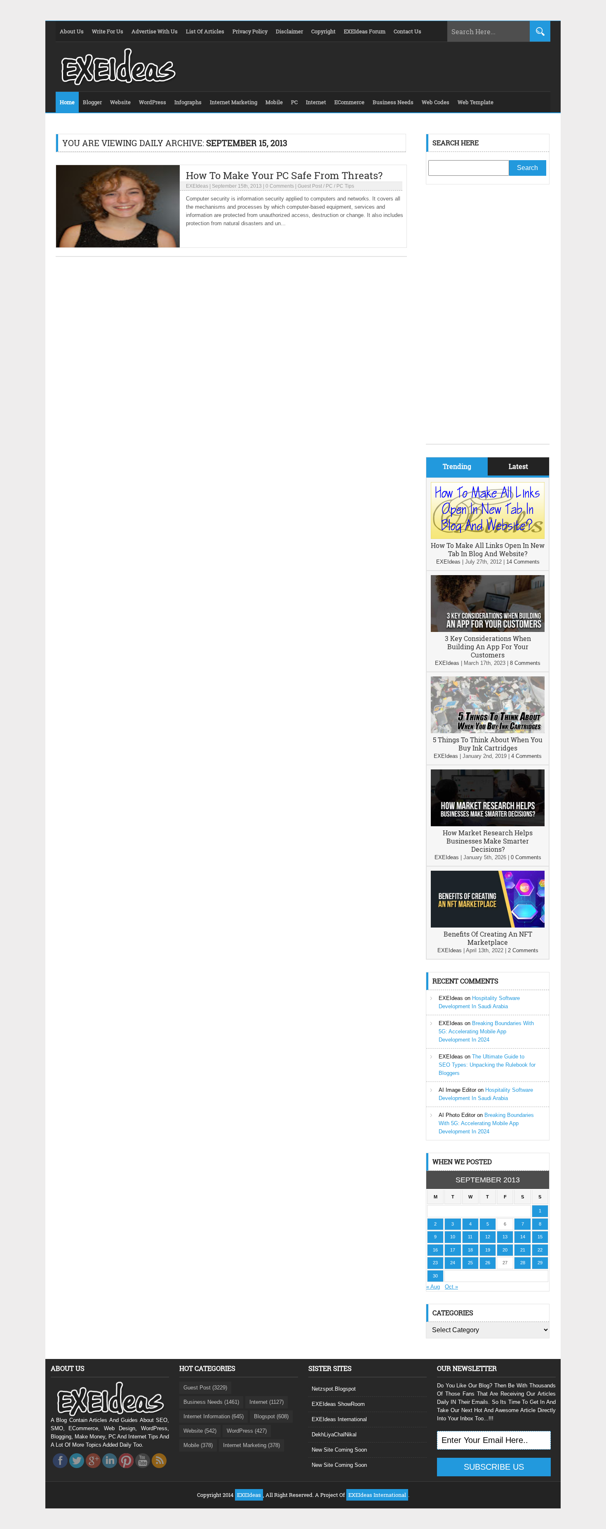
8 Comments (525, 663)
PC (329, 186)
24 (452, 1262)
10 (452, 1236)
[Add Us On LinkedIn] (109, 1470)
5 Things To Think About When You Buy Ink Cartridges (488, 743)
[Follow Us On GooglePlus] (93, 1470)
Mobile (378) (198, 1445)
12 (487, 1236)
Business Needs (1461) (211, 1402)
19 (487, 1249)
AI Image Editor (457, 1090)
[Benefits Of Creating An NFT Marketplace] (488, 926)
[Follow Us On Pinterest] (126, 1470)
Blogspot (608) (271, 1416)
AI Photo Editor (457, 1115)
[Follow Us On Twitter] (76, 1470)
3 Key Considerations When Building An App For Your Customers (488, 646)
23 (435, 1262)
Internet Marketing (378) (251, 1445)
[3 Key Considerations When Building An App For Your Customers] (488, 630)
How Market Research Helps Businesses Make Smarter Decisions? (488, 840)
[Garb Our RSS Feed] (159, 1470)
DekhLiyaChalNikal (334, 1434)
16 (435, 1249)
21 (522, 1249)
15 (540, 1236)
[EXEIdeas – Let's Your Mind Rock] (117, 83)
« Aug (433, 1287)
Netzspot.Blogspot (334, 1389)
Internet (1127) (266, 1402)
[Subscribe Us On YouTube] (142, 1470)
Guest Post (310, 186)
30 (435, 1275)
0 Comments (279, 186)
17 (452, 1249)
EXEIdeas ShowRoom (338, 1404)
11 (470, 1236)
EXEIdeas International (339, 1419)
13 (505, 1236)
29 (540, 1262)
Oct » (451, 1287)
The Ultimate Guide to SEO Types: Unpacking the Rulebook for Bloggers (487, 1065)
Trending (457, 466)
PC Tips (345, 186)
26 (487, 1262)
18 (470, 1249)
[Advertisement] (488, 320)
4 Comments (526, 756)
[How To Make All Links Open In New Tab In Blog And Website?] (488, 537)
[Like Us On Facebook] (60, 1470)
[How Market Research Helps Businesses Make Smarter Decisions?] (488, 824)
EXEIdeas (197, 186)
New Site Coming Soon (339, 1450)
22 (540, 1249)
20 (505, 1249)
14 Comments (523, 562)
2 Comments (523, 950)
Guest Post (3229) (205, 1387)
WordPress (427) (247, 1431)
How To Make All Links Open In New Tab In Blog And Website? (488, 549)
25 (470, 1262)
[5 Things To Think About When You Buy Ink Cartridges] (488, 731)
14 (522, 1236)
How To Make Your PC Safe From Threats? (284, 175)
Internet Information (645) (213, 1416)
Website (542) (199, 1431)
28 (522, 1262)
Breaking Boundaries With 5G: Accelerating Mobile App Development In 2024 (486, 1031)
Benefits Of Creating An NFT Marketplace (488, 938)
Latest (518, 466)
